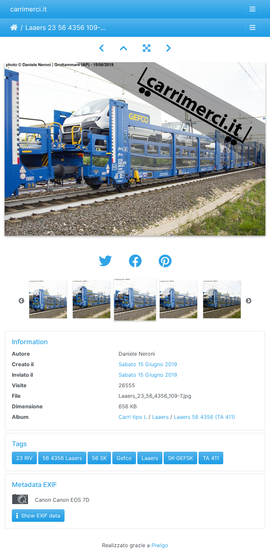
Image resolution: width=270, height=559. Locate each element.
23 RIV (24, 458)
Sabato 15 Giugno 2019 (148, 364)
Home (14, 28)
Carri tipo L (133, 417)
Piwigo (159, 545)
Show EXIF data (39, 515)
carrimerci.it (28, 9)
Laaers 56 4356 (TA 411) (204, 417)
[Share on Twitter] (107, 261)
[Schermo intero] (146, 48)
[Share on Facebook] (137, 261)
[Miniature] (123, 48)
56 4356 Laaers (62, 458)
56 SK (99, 458)
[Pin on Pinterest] (165, 261)
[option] (48, 299)
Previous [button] (21, 301)
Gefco (124, 458)
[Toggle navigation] (252, 9)
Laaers (160, 417)
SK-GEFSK (180, 458)
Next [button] (248, 301)
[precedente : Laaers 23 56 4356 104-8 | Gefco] (101, 48)
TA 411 (211, 458)
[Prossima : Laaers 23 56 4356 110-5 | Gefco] (168, 48)
